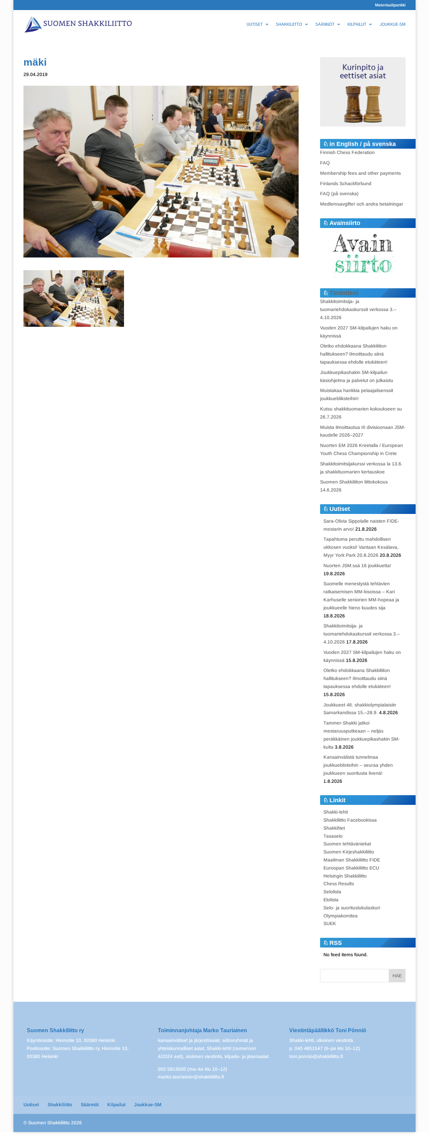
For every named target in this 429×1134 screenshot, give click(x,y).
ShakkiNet (334, 828)
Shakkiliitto (289, 24)
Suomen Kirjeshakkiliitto (348, 851)
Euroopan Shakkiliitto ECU (351, 868)
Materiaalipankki (390, 5)
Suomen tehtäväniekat (347, 843)
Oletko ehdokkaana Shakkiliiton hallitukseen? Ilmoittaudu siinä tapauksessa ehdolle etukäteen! (353, 354)
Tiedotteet (343, 293)
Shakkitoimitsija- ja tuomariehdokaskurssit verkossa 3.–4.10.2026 (358, 309)
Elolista (331, 899)
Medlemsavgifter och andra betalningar (361, 204)
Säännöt (324, 24)
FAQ (325, 162)
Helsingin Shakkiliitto (345, 876)
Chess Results (338, 883)
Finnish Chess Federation (347, 152)
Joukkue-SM (392, 24)
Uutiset (255, 24)
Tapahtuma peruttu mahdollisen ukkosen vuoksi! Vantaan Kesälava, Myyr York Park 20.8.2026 (361, 547)
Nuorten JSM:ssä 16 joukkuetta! (357, 565)
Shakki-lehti (335, 812)
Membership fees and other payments (360, 173)
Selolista (332, 891)
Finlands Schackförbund (345, 183)
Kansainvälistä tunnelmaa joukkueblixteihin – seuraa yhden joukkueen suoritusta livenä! (358, 765)
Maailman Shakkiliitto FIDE (351, 859)
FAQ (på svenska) (339, 193)
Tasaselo (333, 836)
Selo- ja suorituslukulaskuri (351, 907)
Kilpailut (357, 24)
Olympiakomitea (340, 915)
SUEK (329, 923)
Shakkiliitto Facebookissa (350, 820)
